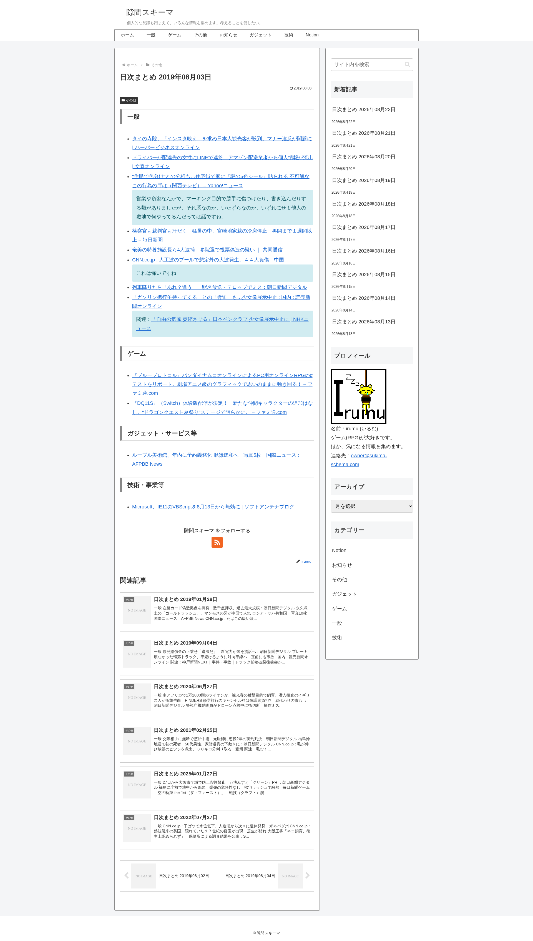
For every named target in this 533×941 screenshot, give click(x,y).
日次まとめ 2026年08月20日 (364, 156)
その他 (131, 100)
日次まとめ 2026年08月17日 (364, 227)
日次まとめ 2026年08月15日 (364, 274)
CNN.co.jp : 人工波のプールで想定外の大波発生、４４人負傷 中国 (208, 260)
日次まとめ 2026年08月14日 (364, 298)
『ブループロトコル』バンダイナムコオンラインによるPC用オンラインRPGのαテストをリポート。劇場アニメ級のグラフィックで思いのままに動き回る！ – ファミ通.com (222, 384)
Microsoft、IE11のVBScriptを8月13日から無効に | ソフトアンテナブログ (213, 507)
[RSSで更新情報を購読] (217, 542)
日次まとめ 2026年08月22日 (364, 109)
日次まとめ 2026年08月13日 (364, 322)
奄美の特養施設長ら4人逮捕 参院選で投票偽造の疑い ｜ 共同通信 (207, 250)
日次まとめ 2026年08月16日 (364, 251)
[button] (407, 64)
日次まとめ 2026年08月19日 (364, 180)
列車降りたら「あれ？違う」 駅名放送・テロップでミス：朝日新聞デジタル (219, 287)
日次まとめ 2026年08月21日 (364, 133)
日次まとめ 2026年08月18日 (364, 204)
